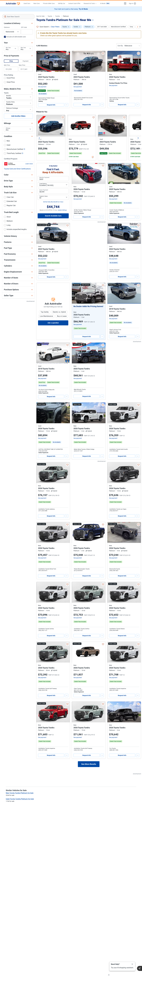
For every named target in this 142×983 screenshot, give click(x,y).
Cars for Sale (40, 16)
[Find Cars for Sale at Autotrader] (13, 3)
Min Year (8, 47)
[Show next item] (102, 293)
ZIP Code (24, 27)
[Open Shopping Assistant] (139, 968)
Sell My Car (61, 3)
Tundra (57, 16)
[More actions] (66, 105)
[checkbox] (9, 78)
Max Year (23, 47)
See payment (42, 87)
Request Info (51, 105)
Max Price (22, 65)
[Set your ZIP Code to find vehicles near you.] (93, 20)
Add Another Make (18, 116)
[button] (125, 3)
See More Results (88, 764)
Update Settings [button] (62, 210)
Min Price (7, 65)
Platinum (66, 16)
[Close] (132, 964)
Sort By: (120, 46)
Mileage (8, 128)
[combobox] (18, 16)
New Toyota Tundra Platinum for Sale (19, 793)
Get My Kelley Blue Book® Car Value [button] (53, 202)
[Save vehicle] (67, 53)
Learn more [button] (29, 164)
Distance (7, 27)
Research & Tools (89, 3)
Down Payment (43, 190)
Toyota (50, 16)
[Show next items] (137, 27)
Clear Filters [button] (55, 27)
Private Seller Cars (49, 3)
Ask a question (53, 323)
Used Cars (27, 3)
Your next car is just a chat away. (71, 9)
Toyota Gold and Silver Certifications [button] (17, 169)
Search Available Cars (53, 216)
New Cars (36, 3)
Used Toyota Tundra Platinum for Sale (20, 799)
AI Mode (104, 3)
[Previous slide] (39, 138)
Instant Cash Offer (74, 3)
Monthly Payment (44, 177)
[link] (42, 94)
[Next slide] (138, 138)
